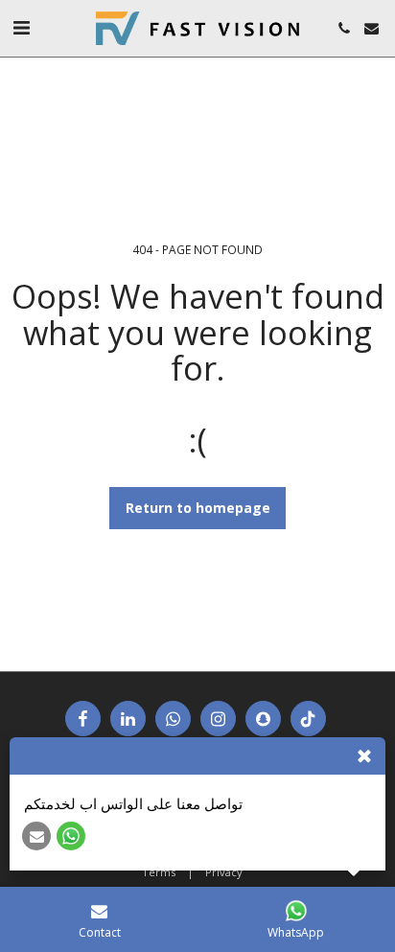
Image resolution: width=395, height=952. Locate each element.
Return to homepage (198, 508)
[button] (21, 27)
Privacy (224, 872)
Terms (158, 872)
